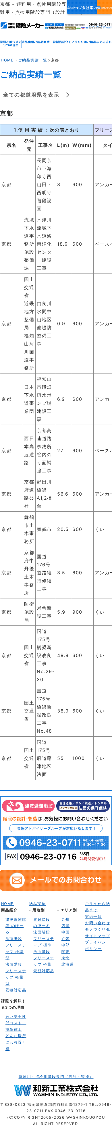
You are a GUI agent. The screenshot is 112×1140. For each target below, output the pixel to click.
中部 (65, 945)
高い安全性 (15, 1016)
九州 (65, 919)
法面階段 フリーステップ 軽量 (43, 958)
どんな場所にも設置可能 (15, 1042)
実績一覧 (93, 916)
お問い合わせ (97, 923)
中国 (65, 932)
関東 (65, 952)
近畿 (65, 939)
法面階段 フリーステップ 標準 (43, 938)
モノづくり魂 (97, 929)
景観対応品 (15, 990)
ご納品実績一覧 (32, 60)
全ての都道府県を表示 (31, 95)
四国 (65, 926)
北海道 (67, 964)
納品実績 (37, 904)
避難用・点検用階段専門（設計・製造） (56, 1076)
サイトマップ (97, 936)
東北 (65, 958)
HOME (7, 60)
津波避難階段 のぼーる (15, 926)
